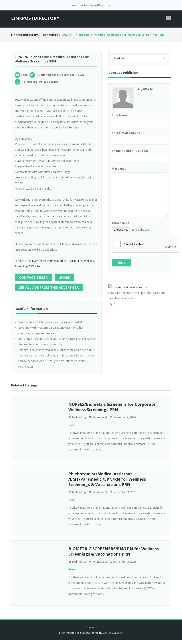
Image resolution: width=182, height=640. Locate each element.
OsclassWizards (113, 633)
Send (121, 262)
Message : (119, 168)
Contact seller (33, 277)
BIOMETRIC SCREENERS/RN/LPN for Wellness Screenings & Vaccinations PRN (113, 551)
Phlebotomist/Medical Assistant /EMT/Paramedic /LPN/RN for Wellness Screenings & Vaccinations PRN (107, 479)
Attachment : (121, 223)
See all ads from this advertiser (49, 287)
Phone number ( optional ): (131, 151)
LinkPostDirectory (35, 18)
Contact (91, 627)
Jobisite (147, 89)
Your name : (120, 115)
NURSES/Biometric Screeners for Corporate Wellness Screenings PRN (112, 407)
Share (64, 277)
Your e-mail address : (127, 133)
